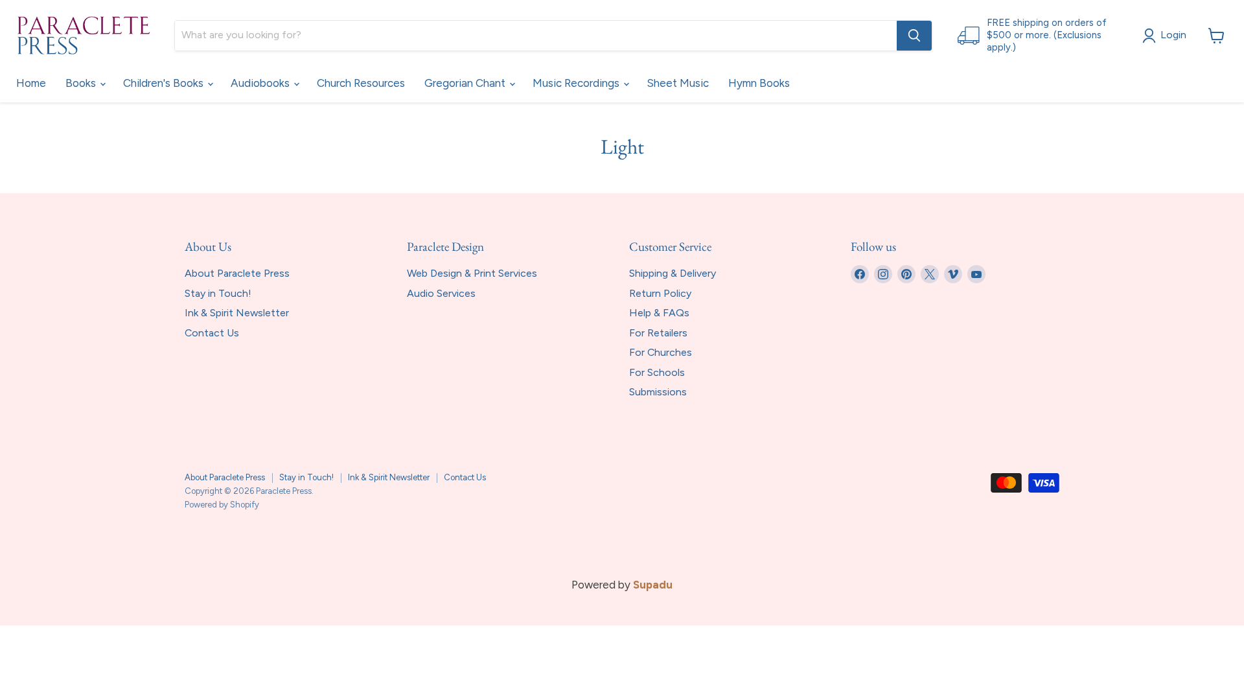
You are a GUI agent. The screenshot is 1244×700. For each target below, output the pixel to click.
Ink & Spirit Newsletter (237, 313)
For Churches (660, 352)
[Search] (914, 36)
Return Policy (660, 293)
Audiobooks (261, 82)
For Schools (657, 372)
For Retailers (658, 333)
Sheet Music (678, 82)
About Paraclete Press (237, 273)
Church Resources (361, 82)
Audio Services (441, 293)
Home (31, 82)
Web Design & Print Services (472, 273)
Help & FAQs (659, 313)
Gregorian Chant (466, 82)
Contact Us (212, 333)
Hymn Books (759, 82)
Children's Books (164, 82)
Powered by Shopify (222, 504)
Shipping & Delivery (672, 273)
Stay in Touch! (218, 293)
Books (81, 82)
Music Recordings (577, 82)
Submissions (658, 392)
